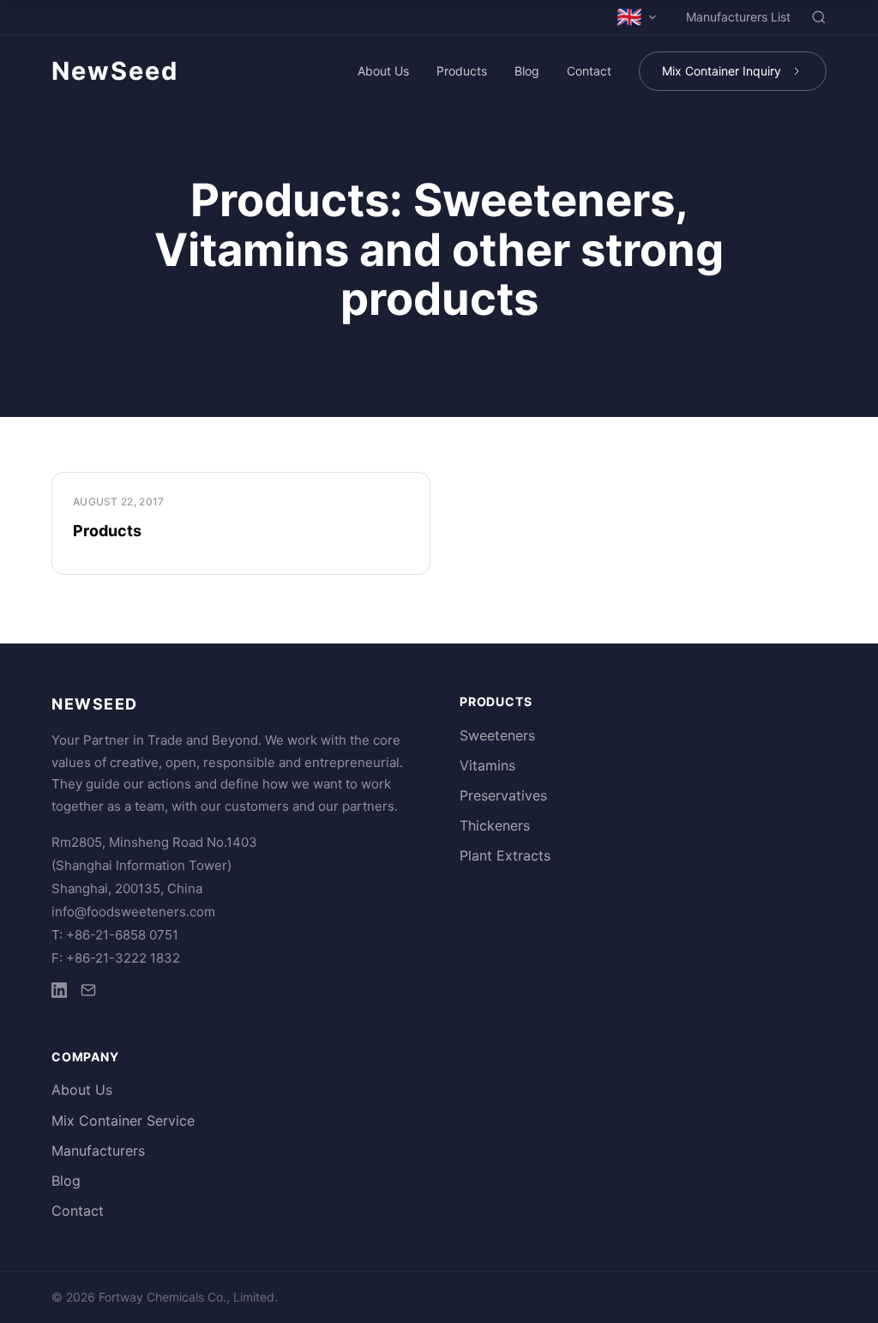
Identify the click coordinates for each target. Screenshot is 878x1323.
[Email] (88, 993)
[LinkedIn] (59, 993)
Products (461, 70)
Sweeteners (497, 735)
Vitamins (487, 765)
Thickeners (495, 825)
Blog (526, 70)
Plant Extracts (505, 855)
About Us (383, 70)
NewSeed (114, 71)
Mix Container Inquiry (721, 70)
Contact (589, 70)
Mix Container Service (123, 1120)
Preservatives (503, 795)
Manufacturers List (738, 16)
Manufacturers (98, 1150)
